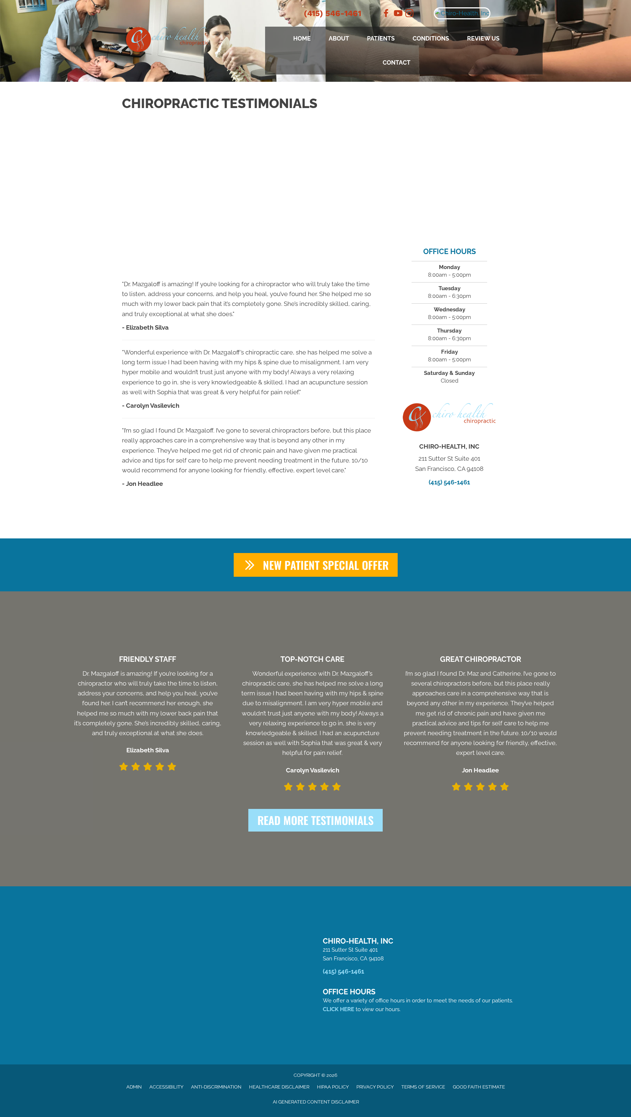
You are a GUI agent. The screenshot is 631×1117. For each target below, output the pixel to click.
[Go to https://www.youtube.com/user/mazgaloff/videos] (398, 14)
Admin (134, 1087)
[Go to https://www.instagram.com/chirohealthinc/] (409, 14)
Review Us (483, 38)
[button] (316, 565)
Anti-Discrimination (216, 1087)
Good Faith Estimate (479, 1087)
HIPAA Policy (333, 1087)
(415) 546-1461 (332, 13)
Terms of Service (423, 1087)
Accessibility (166, 1087)
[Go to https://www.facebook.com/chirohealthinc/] (386, 14)
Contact (396, 62)
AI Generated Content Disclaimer (316, 1102)
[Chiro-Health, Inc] (487, 13)
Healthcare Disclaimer (279, 1087)
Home (302, 38)
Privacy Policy (375, 1087)
